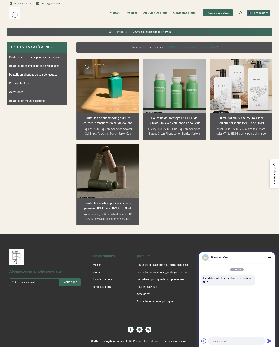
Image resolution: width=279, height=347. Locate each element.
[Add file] (203, 341)
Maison (115, 12)
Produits (131, 12)
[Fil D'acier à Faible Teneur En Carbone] (109, 32)
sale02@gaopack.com (51, 3)
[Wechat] (148, 330)
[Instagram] (139, 330)
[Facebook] (268, 4)
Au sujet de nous (155, 12)
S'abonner (70, 282)
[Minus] (269, 257)
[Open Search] (240, 13)
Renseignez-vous (218, 12)
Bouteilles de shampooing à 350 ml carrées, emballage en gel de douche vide (107, 122)
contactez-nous (184, 12)
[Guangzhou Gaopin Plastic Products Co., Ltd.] (14, 13)
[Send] (269, 341)
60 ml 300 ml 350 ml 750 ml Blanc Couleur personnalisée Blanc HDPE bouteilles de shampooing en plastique (241, 122)
